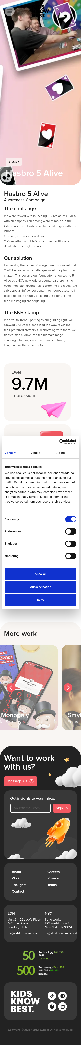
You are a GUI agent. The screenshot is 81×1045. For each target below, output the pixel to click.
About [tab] (60, 452)
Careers (53, 872)
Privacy (53, 878)
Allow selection (40, 587)
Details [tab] (35, 452)
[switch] (70, 531)
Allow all (40, 574)
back (15, 162)
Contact (18, 891)
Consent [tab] (10, 452)
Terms (52, 885)
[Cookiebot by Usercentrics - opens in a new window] (59, 441)
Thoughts (19, 885)
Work (16, 878)
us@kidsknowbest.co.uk (61, 933)
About (16, 872)
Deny (40, 599)
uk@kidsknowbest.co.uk (24, 933)
